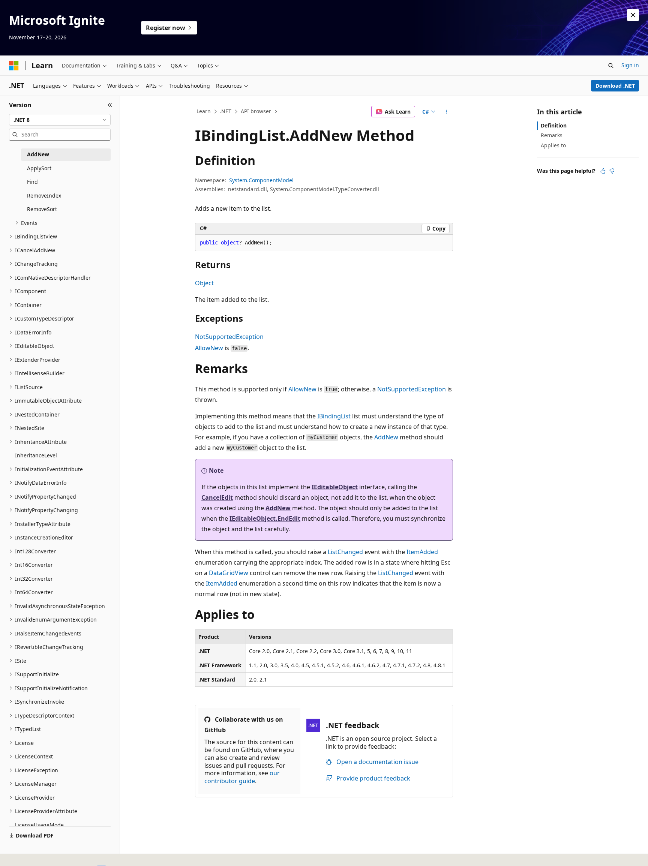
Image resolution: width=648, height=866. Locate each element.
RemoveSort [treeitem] (42, 209)
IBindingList (334, 416)
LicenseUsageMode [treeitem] (39, 825)
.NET (225, 111)
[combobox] (60, 120)
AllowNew (209, 348)
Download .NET (615, 85)
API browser (256, 111)
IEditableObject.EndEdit (265, 518)
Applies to (553, 145)
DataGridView (228, 573)
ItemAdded (422, 552)
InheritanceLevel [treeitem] (36, 455)
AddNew (386, 437)
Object (204, 283)
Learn (203, 111)
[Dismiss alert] (633, 15)
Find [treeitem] (32, 181)
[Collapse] (110, 105)
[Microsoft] (14, 65)
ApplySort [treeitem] (39, 168)
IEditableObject (335, 487)
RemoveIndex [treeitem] (44, 195)
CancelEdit (217, 497)
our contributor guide (242, 777)
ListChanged (345, 552)
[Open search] (610, 65)
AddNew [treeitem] (38, 154)
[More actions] (446, 112)
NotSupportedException (229, 337)
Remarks (551, 135)
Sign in (630, 65)
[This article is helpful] (603, 170)
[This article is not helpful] (612, 170)
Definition (554, 125)
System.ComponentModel (261, 180)
